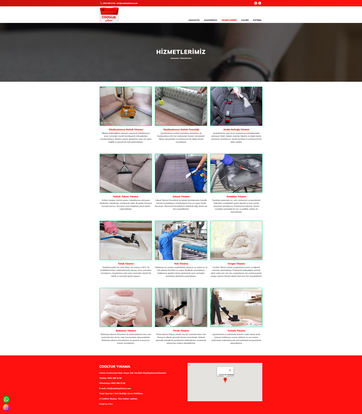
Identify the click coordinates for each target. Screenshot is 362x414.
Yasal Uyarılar (106, 393)
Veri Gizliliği (120, 393)
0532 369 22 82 (109, 3)
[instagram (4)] (6, 407)
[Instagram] (255, 3)
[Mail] (101, 3)
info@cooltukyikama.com (127, 3)
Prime (110, 404)
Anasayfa (175, 58)
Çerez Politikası (135, 393)
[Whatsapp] (259, 3)
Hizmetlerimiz (185, 58)
